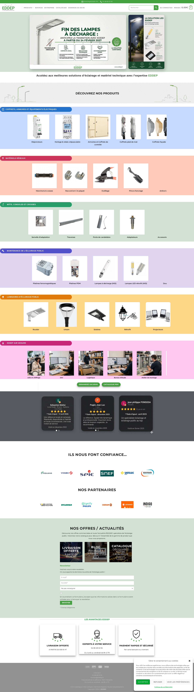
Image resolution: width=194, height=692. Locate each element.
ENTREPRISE (49, 8)
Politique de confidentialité (163, 687)
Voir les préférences (178, 682)
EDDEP (103, 689)
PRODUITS (28, 8)
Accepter (143, 682)
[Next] (72, 413)
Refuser (158, 682)
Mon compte (88, 687)
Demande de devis (76, 8)
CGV (72, 687)
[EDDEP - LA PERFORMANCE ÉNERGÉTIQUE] (10, 7)
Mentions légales (100, 687)
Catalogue (78, 687)
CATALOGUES (61, 8)
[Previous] (43, 413)
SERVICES (39, 8)
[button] (189, 661)
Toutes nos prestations (115, 687)
